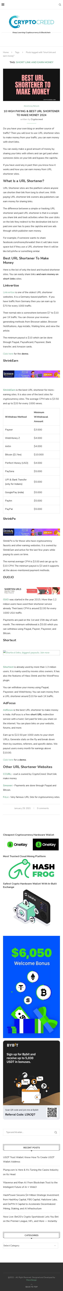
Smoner (7, 785)
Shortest (8, 667)
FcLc (5, 797)
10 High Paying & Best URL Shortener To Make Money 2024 (31, 113)
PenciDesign (31, 1280)
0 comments (43, 808)
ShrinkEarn (9, 390)
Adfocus (8, 710)
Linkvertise (9, 292)
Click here (8, 353)
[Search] (59, 4)
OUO (6, 599)
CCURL (7, 774)
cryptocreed (37, 119)
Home (6, 52)
